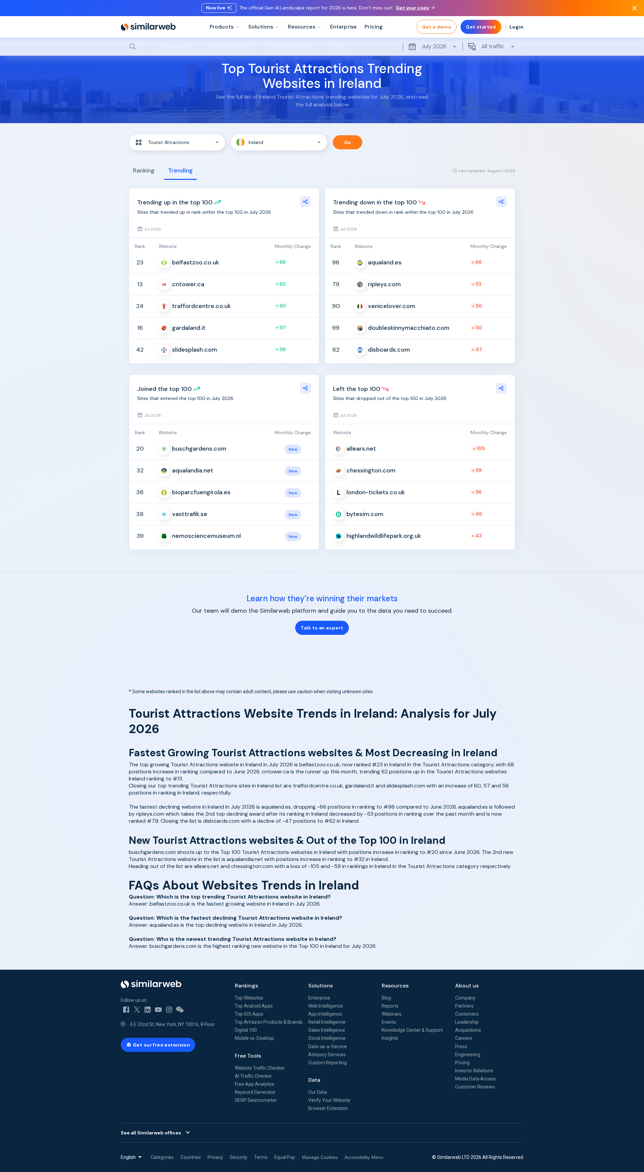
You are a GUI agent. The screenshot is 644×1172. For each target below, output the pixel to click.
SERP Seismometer (256, 1100)
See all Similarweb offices (151, 1133)
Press (461, 1046)
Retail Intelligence (326, 1022)
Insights (390, 1038)
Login (516, 27)
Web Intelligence (325, 1006)
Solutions (320, 985)
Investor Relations (474, 1070)
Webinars (391, 1014)
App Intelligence (325, 1014)
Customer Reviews (475, 1086)
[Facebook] (126, 1010)
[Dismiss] (635, 8)
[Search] (322, 47)
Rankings (246, 985)
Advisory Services (327, 1054)
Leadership (467, 1022)
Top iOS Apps (249, 1014)
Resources (395, 985)
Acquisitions (468, 1030)
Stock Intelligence (326, 1038)
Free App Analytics (254, 1084)
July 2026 (434, 46)
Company (465, 998)
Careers (463, 1038)
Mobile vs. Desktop (254, 1038)
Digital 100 (246, 1030)
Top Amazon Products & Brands (269, 1022)
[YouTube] (158, 1010)
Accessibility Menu (363, 1157)
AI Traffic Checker (253, 1076)
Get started (481, 27)
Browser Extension (328, 1108)
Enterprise (319, 998)
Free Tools (248, 1055)
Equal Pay (284, 1157)
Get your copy (412, 8)
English (128, 1157)
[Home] (148, 27)
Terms (261, 1157)
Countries (190, 1157)
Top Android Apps (254, 1006)
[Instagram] (169, 1010)
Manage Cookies (320, 1157)
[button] (177, 142)
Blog (386, 998)
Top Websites (249, 998)
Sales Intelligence (326, 1030)
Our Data (317, 1092)
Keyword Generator (255, 1092)
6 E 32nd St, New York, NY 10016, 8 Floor (172, 1024)
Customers (467, 1014)
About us (467, 985)
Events (389, 1022)
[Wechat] (180, 1010)
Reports (390, 1006)
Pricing (462, 1062)
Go (347, 142)
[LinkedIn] (148, 1010)
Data (314, 1079)
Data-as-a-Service (327, 1046)
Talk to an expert (322, 628)
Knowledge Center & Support (412, 1030)
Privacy (215, 1157)
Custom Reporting (327, 1062)
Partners (464, 1006)
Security (238, 1157)
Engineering (467, 1054)
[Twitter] (137, 1010)
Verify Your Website (329, 1100)
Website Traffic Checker (260, 1068)
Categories (162, 1157)
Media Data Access (475, 1078)
